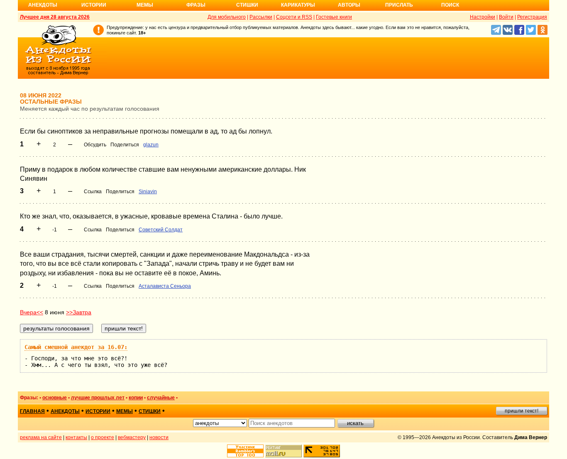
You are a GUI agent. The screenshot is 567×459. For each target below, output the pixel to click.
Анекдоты (42, 5)
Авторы (349, 5)
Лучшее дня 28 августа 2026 (55, 17)
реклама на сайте (41, 437)
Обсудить (95, 145)
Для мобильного (227, 17)
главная (32, 411)
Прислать (399, 5)
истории (98, 411)
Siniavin (148, 191)
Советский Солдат (161, 230)
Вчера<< (31, 312)
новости (159, 437)
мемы (124, 411)
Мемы (145, 5)
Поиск (450, 5)
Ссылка (93, 191)
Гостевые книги (334, 17)
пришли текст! (521, 411)
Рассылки (260, 17)
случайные (161, 398)
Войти (506, 17)
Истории (93, 5)
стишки (150, 411)
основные (54, 398)
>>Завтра (78, 312)
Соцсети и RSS (294, 17)
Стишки (247, 5)
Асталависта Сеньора (165, 286)
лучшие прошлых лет (98, 398)
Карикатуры (298, 5)
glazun (151, 145)
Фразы (195, 5)
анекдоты (65, 411)
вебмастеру (132, 437)
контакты (76, 437)
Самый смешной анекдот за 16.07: (75, 347)
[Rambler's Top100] (245, 450)
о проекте (102, 437)
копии (136, 398)
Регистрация (532, 17)
